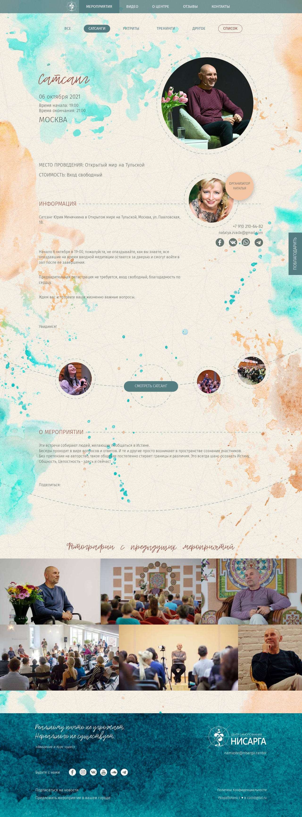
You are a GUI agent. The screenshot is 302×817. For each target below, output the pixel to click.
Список (230, 28)
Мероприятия (99, 6)
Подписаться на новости (56, 790)
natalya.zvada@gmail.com (241, 232)
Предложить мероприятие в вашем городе (72, 798)
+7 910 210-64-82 (248, 226)
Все (67, 28)
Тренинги (166, 28)
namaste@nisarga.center (245, 753)
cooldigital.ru (257, 798)
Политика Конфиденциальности (242, 790)
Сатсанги (96, 28)
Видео (132, 6)
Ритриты (131, 28)
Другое (199, 28)
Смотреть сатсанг (151, 386)
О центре (160, 6)
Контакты (221, 6)
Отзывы (190, 6)
